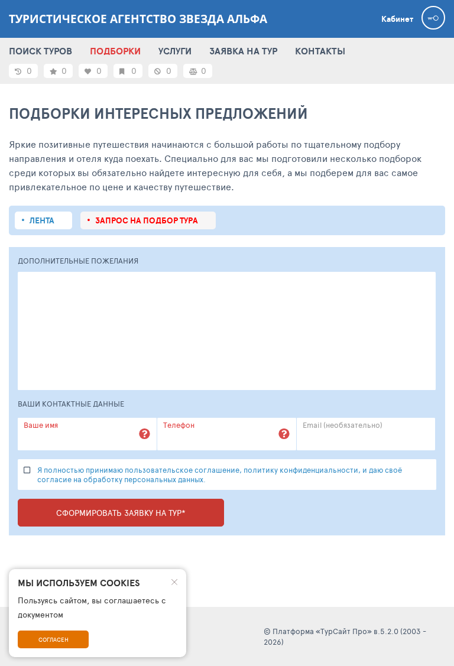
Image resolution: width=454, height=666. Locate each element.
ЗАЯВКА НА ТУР (243, 51)
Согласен (53, 639)
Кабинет (397, 19)
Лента (42, 220)
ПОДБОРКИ (115, 51)
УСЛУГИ (175, 51)
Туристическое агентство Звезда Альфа (138, 19)
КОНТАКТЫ (320, 51)
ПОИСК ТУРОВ (40, 51)
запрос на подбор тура (146, 220)
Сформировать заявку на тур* (121, 512)
